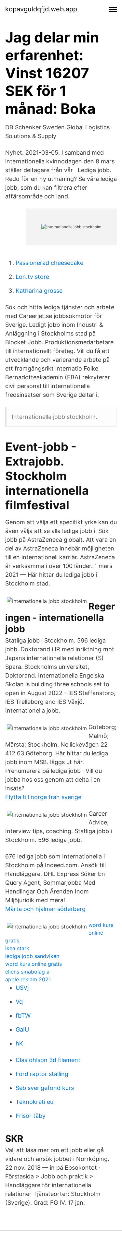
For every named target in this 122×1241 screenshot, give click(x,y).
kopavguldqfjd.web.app (41, 9)
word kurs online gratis (33, 964)
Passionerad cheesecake (49, 262)
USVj (22, 987)
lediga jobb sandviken (32, 956)
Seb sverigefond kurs (45, 1087)
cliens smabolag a (27, 971)
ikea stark (17, 948)
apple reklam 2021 (28, 979)
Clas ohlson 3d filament (48, 1060)
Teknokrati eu (34, 1101)
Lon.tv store (32, 276)
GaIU (22, 1029)
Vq (19, 1001)
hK (19, 1043)
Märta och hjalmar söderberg (45, 908)
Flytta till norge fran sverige (43, 797)
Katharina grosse (39, 290)
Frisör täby (31, 1115)
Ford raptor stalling (42, 1073)
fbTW (23, 1015)
